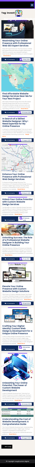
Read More (7, 56)
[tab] (32, 5)
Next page (8, 447)
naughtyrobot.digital (19, 19)
